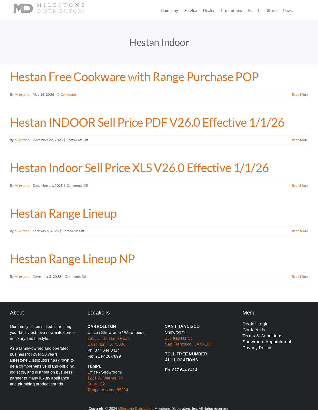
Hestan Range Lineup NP (72, 259)
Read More (300, 94)
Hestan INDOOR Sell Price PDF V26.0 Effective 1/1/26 (147, 122)
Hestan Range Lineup (63, 213)
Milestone (22, 94)
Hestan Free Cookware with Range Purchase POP (134, 76)
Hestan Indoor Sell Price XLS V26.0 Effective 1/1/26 (139, 167)
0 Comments (67, 94)
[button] (300, 10)
